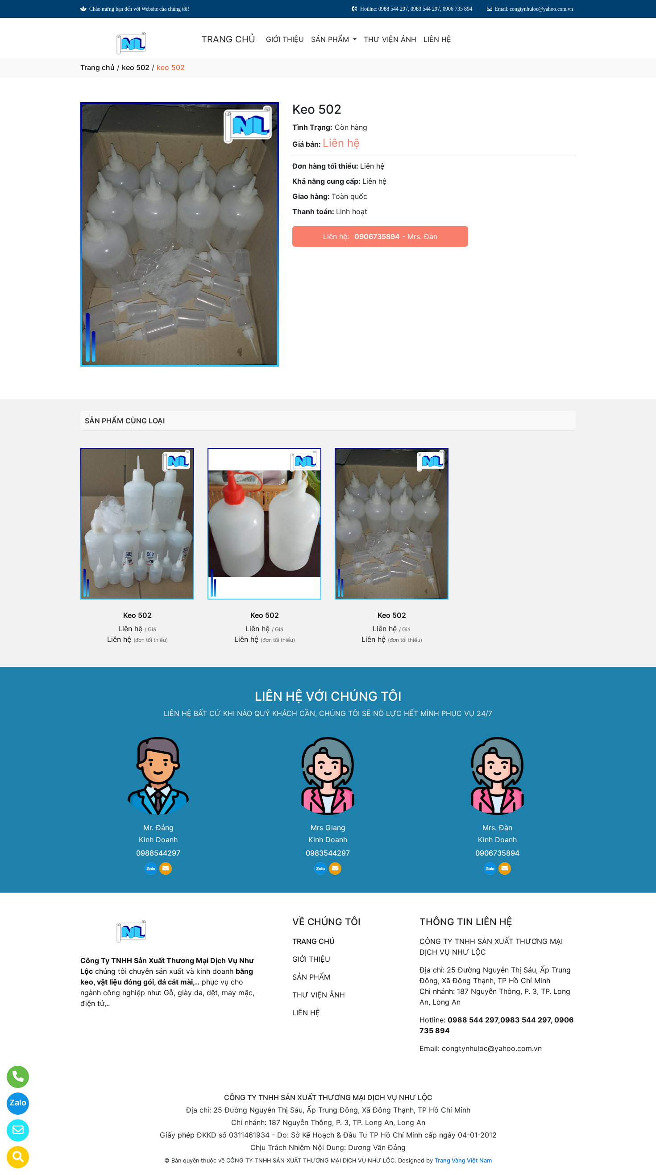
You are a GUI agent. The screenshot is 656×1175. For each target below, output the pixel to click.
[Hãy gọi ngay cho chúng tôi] (12, 1077)
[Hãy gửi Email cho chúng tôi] (12, 1130)
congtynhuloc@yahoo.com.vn (492, 1048)
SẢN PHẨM (331, 39)
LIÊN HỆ (437, 39)
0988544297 (158, 852)
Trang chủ (97, 67)
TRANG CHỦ (228, 39)
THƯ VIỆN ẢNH (390, 39)
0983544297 (328, 852)
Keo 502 (137, 615)
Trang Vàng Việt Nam (463, 1160)
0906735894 (377, 236)
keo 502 (135, 67)
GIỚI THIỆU (285, 39)
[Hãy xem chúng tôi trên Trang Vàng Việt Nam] (12, 1157)
